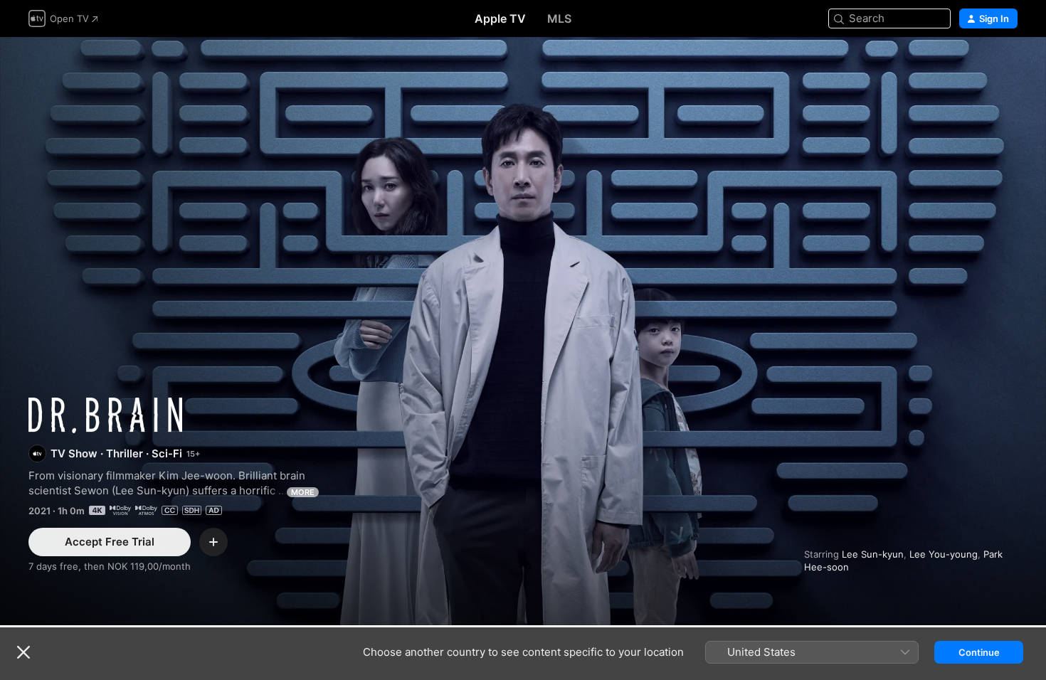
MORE (303, 492)
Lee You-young (943, 554)
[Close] (23, 652)
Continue (979, 652)
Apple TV (500, 18)
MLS (559, 18)
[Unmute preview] (1008, 65)
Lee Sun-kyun (873, 554)
